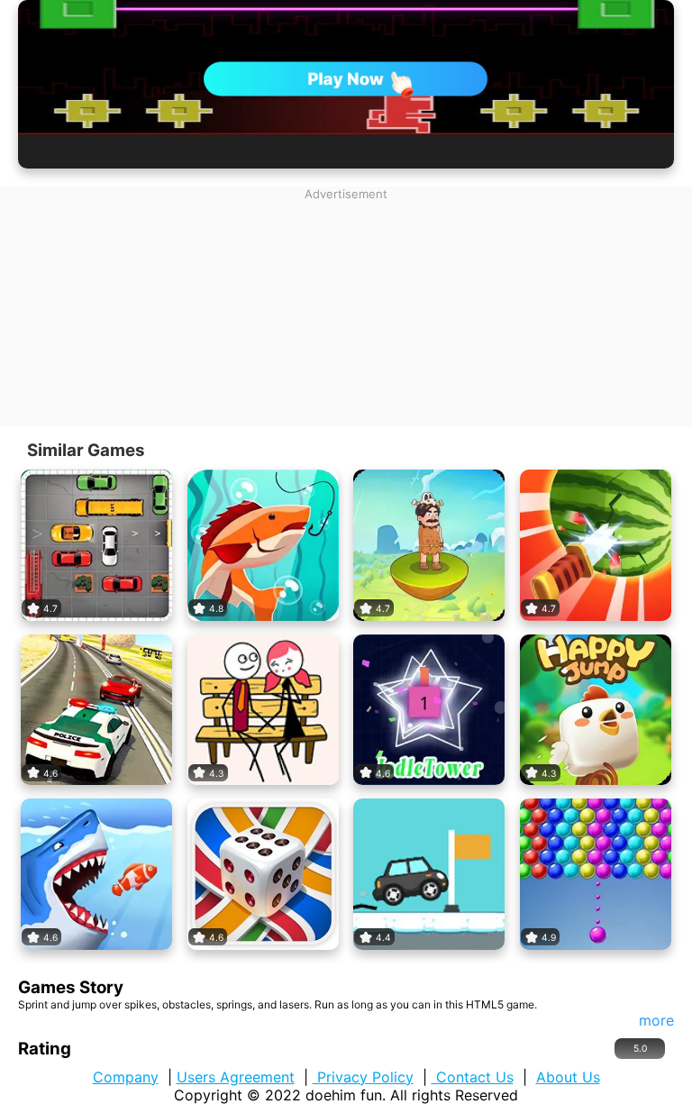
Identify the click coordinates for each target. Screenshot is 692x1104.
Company (126, 1077)
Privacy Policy (363, 1077)
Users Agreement (236, 1077)
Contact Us (473, 1077)
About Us (568, 1077)
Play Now (346, 78)
